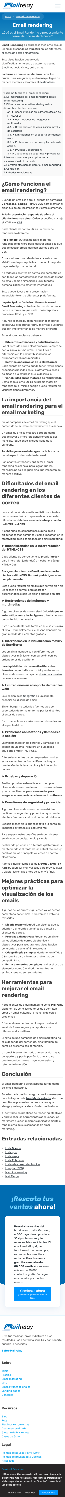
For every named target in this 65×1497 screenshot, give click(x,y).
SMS (4, 1382)
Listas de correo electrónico (22, 1164)
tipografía (29, 696)
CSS (19, 222)
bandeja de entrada (38, 1098)
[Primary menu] (57, 6)
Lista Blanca (13, 1148)
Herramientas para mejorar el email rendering (32, 164)
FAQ (4, 1420)
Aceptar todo (48, 1492)
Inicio (5, 1370)
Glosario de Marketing (28, 16)
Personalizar (14, 1492)
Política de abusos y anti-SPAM (21, 1452)
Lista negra (12, 1156)
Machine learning (16, 1172)
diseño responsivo (50, 674)
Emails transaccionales (16, 1386)
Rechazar (30, 1492)
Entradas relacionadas (18, 172)
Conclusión (12, 168)
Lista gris (11, 1152)
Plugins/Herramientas (15, 1424)
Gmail (5, 67)
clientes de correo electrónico (20, 52)
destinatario (47, 82)
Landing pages (11, 1390)
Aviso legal (8, 1460)
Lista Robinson (14, 1160)
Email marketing (12, 1378)
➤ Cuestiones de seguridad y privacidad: (33, 153)
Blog (4, 1416)
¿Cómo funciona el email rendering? (26, 93)
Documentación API (14, 1428)
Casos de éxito (11, 1436)
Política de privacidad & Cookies (22, 1456)
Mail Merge (12, 1176)
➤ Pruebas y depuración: (24, 149)
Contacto (7, 1394)
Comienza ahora (32, 1294)
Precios (6, 1374)
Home (8, 16)
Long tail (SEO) (14, 1168)
